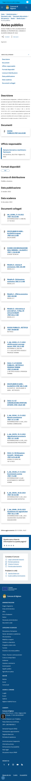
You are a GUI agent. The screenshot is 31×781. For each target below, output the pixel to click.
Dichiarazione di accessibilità (10, 747)
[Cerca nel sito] (26, 7)
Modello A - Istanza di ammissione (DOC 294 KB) (16, 266)
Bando (13, 18)
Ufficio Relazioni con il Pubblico (11, 719)
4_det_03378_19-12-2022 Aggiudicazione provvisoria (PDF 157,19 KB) (16, 436)
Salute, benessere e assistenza (11, 634)
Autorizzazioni (6, 666)
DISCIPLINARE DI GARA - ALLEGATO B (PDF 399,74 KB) (17, 385)
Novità (4, 676)
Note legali (5, 750)
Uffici (3, 612)
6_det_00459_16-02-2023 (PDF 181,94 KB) (16, 494)
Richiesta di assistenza (9, 737)
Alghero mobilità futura (9, 701)
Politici (4, 617)
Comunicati (5, 685)
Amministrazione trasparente (11, 741)
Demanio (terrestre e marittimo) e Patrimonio (14, 151)
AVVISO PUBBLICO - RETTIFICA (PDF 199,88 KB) (17, 328)
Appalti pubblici (6, 669)
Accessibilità (23, 775)
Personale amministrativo (9, 620)
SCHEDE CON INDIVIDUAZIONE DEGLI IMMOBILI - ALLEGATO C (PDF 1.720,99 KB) (17, 250)
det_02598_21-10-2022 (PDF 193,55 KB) (15, 216)
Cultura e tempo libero (9, 658)
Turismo (4, 648)
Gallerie (4, 699)
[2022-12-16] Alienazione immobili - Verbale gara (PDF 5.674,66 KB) (16, 455)
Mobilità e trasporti (8, 639)
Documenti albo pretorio (20, 16)
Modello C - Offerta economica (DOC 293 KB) (17, 295)
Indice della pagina (7, 55)
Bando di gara (21, 18)
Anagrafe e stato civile (9, 645)
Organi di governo (7, 606)
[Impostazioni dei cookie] (3, 778)
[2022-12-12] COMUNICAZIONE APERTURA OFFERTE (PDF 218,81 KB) (17, 403)
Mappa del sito (6, 775)
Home (2, 14)
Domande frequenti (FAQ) (9, 729)
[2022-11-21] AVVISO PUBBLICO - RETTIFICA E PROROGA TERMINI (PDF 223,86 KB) (15, 366)
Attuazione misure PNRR (9, 752)
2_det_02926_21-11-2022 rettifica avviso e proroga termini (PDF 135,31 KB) (16, 344)
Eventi (4, 696)
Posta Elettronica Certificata (10, 722)
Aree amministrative (8, 609)
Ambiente (5, 660)
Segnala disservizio (8, 734)
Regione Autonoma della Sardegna (11, 2)
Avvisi (4, 682)
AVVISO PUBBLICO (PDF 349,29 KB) (16, 132)
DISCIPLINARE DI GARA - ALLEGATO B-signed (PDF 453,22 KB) (15, 233)
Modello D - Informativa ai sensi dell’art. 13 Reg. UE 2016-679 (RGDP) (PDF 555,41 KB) (16, 312)
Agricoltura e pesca (8, 671)
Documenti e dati (6, 16)
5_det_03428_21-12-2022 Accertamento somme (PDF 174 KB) (16, 474)
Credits (15, 775)
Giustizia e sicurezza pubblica (10, 651)
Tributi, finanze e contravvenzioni (12, 655)
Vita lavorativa (6, 637)
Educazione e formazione (9, 631)
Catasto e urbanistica (8, 642)
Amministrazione (11, 14)
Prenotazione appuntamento (10, 731)
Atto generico (5, 18)
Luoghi (4, 693)
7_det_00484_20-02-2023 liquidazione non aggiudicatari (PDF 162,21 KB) (17, 511)
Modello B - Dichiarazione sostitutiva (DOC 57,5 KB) (16, 280)
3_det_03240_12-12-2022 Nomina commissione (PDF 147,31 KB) (16, 417)
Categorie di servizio (9, 628)
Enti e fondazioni (7, 614)
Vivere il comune (8, 690)
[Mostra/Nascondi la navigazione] (2, 7)
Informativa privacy (8, 744)
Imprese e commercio (8, 663)
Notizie (4, 679)
